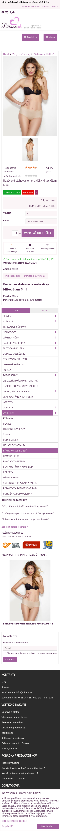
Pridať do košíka (39, 233)
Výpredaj (8, 412)
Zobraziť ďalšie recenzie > (15, 526)
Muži (44, 310)
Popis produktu (12, 275)
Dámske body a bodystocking (20, 386)
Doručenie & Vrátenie (35, 275)
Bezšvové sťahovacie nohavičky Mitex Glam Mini (28, 623)
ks (20, 233)
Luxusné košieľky (14, 364)
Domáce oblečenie (14, 353)
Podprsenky (10, 375)
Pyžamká (8, 321)
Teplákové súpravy (14, 326)
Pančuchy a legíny (14, 342)
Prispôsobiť (7, 826)
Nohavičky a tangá (14, 445)
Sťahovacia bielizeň (15, 359)
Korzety (8, 402)
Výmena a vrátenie (31, 6)
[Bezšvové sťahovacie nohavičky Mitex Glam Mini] (30, 96)
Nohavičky (9, 332)
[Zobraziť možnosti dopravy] (28, 548)
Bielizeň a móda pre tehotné (20, 380)
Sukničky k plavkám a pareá (19, 482)
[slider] (31, 167)
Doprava (46, 6)
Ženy (15, 310)
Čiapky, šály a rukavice (16, 391)
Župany (7, 369)
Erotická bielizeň (13, 348)
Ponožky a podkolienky (17, 493)
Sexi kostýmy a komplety (18, 396)
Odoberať (10, 659)
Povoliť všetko (48, 826)
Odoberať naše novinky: (15, 642)
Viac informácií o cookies (14, 820)
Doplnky (8, 407)
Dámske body (11, 477)
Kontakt (55, 6)
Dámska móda (11, 337)
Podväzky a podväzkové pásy (20, 488)
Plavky (7, 316)
